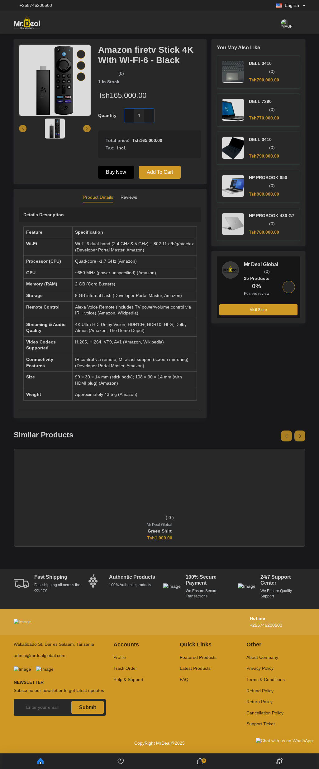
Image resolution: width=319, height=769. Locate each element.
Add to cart (160, 172)
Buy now (116, 172)
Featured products (198, 657)
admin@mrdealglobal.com (39, 655)
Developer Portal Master (100, 249)
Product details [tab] (98, 197)
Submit (87, 707)
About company (262, 657)
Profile (119, 657)
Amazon (134, 249)
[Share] (81, 76)
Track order (125, 668)
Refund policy (260, 690)
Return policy (259, 701)
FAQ (184, 679)
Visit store (258, 310)
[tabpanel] (110, 310)
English (292, 5)
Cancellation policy (264, 712)
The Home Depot (126, 330)
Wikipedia (127, 312)
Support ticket (260, 723)
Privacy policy (260, 668)
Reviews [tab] (129, 197)
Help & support (128, 679)
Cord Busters (101, 283)
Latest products (195, 668)
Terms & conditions (265, 679)
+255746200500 (36, 5)
